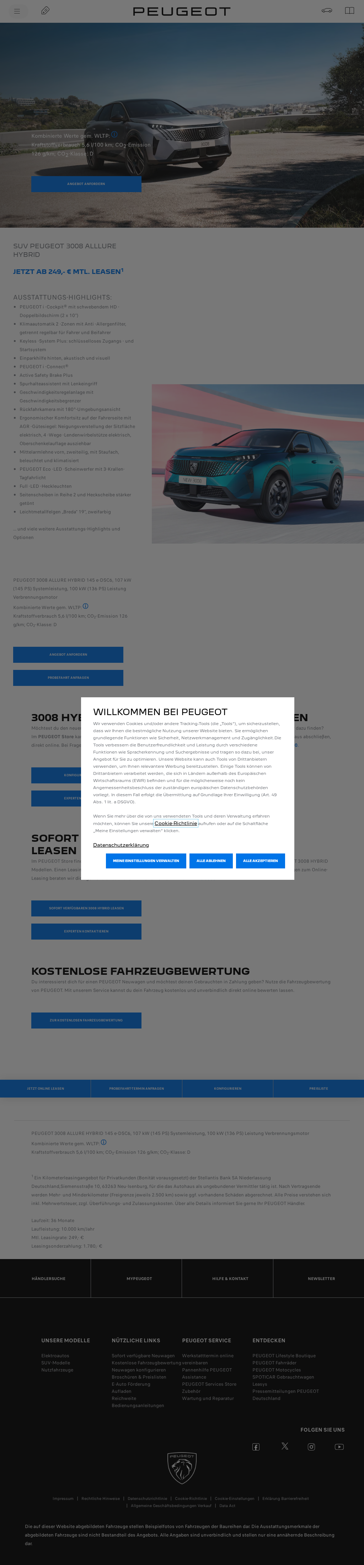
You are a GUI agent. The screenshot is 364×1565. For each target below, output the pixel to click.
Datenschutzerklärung (121, 845)
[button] (146, 860)
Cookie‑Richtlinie (176, 823)
